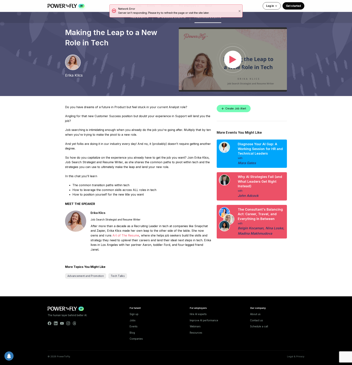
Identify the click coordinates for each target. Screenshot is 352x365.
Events (134, 326)
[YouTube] (62, 323)
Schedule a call (259, 326)
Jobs (132, 320)
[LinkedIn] (56, 323)
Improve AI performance (204, 320)
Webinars (195, 326)
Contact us (256, 320)
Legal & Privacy (295, 356)
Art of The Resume (125, 235)
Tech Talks (118, 275)
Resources (196, 332)
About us (255, 314)
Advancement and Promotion (85, 275)
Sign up (134, 314)
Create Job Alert (235, 108)
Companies (136, 338)
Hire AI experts (198, 314)
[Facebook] (49, 323)
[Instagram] (68, 323)
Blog (132, 332)
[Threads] (74, 323)
